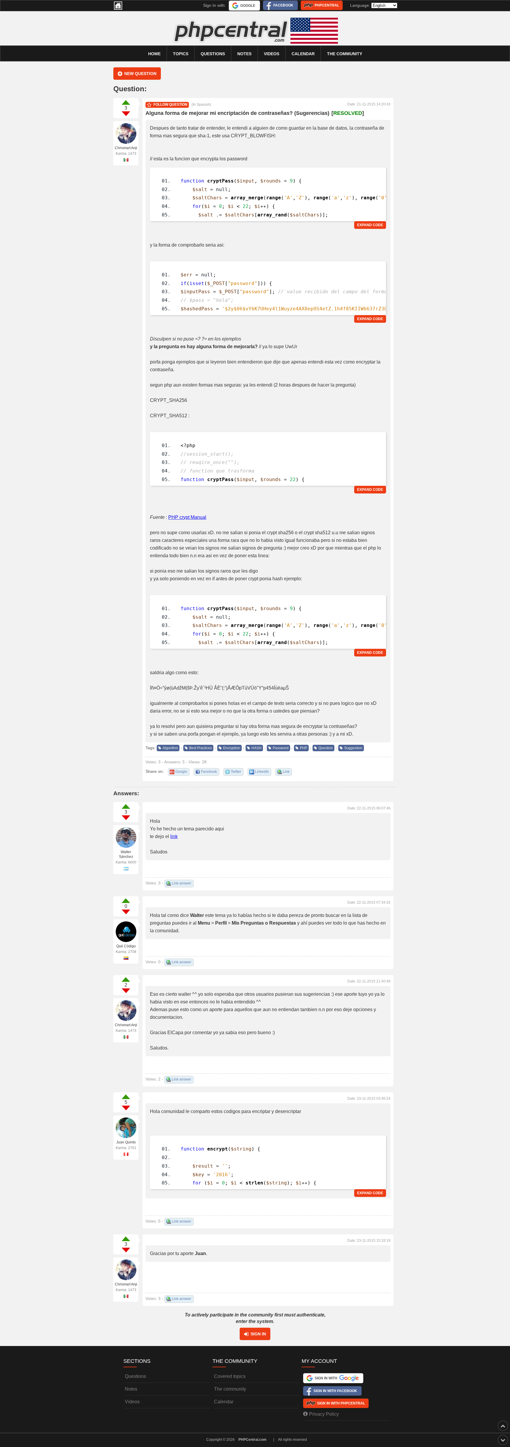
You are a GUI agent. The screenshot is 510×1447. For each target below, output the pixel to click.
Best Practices (200, 748)
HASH (256, 748)
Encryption (231, 748)
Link (286, 772)
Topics (180, 53)
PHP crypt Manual (187, 517)
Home (154, 53)
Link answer (181, 883)
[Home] (118, 5)
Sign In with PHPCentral (341, 1403)
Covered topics (230, 1376)
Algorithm (170, 748)
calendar (303, 53)
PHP (303, 748)
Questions (213, 53)
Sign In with (326, 1378)
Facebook (283, 5)
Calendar (223, 1401)
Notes (244, 53)
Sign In (258, 1334)
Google (247, 6)
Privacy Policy (324, 1414)
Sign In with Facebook (335, 1391)
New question (140, 73)
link (174, 836)
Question (325, 748)
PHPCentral (327, 5)
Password (281, 748)
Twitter (236, 772)
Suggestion (353, 748)
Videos (271, 53)
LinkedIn (262, 772)
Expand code (370, 225)
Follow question (170, 104)
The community (344, 53)
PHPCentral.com (252, 1440)
